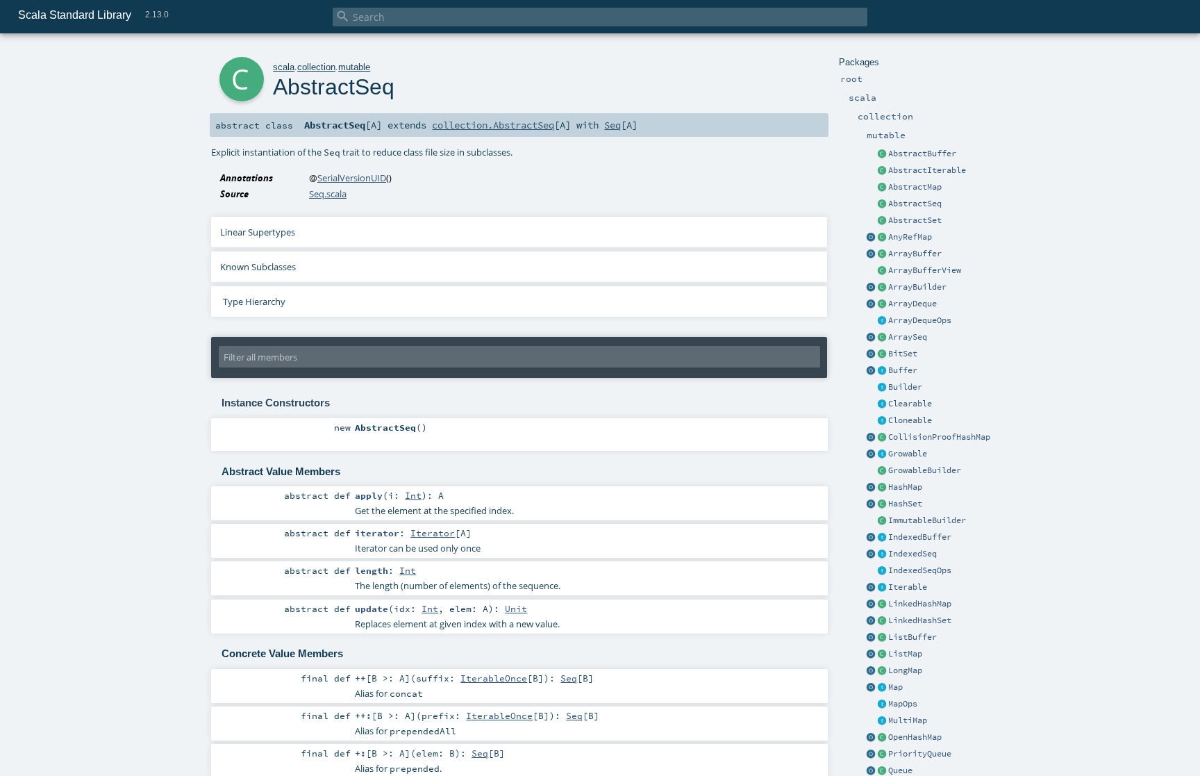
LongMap (905, 670)
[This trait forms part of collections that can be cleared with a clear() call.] (882, 404)
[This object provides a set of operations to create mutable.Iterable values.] (870, 587)
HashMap (905, 487)
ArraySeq (907, 337)
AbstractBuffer (922, 153)
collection (316, 67)
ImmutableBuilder (927, 520)
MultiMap (907, 720)
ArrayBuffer (915, 253)
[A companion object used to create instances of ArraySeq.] (870, 337)
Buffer (902, 370)
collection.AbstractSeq (493, 125)
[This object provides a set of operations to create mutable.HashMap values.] (870, 487)
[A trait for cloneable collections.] (882, 421)
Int (413, 495)
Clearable (910, 403)
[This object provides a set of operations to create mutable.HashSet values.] (870, 504)
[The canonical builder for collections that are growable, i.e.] (882, 471)
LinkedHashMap (919, 604)
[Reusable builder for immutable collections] (882, 521)
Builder (905, 387)
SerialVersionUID (351, 178)
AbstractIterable (927, 170)
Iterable (907, 587)
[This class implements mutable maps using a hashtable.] (882, 487)
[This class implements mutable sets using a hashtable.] (882, 504)
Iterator (432, 532)
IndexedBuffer (919, 537)
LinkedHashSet (919, 620)
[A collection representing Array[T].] (882, 337)
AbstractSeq (915, 203)
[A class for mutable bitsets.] (882, 354)
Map (895, 687)
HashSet (905, 504)
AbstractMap (915, 187)
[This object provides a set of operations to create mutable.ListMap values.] (870, 654)
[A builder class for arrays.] (882, 287)
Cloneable (910, 420)
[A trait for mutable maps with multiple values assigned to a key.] (882, 721)
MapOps (902, 704)
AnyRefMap (910, 237)
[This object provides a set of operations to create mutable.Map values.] (870, 687)
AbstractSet (915, 220)
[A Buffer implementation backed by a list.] (882, 637)
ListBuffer (912, 637)
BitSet (902, 353)
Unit (516, 608)
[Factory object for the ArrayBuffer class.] (870, 254)
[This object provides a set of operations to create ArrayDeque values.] (870, 304)
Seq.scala (328, 194)
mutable (354, 67)
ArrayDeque (912, 303)
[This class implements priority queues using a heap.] (882, 754)
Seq (612, 125)
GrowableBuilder (924, 470)
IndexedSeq (912, 554)
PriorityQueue (919, 754)
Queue (900, 770)
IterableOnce (493, 678)
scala (283, 67)
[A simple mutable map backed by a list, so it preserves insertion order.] (882, 654)
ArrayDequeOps (919, 320)
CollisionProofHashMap (939, 437)
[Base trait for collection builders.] (882, 387)
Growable (907, 454)
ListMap (905, 654)
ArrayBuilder (917, 287)
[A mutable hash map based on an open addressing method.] (882, 737)
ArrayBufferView (924, 270)
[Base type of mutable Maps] (882, 687)
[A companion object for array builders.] (870, 287)
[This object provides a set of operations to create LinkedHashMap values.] (870, 604)
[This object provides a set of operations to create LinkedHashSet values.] (870, 621)
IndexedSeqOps (919, 570)
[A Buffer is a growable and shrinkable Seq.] (882, 371)
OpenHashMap (915, 737)
